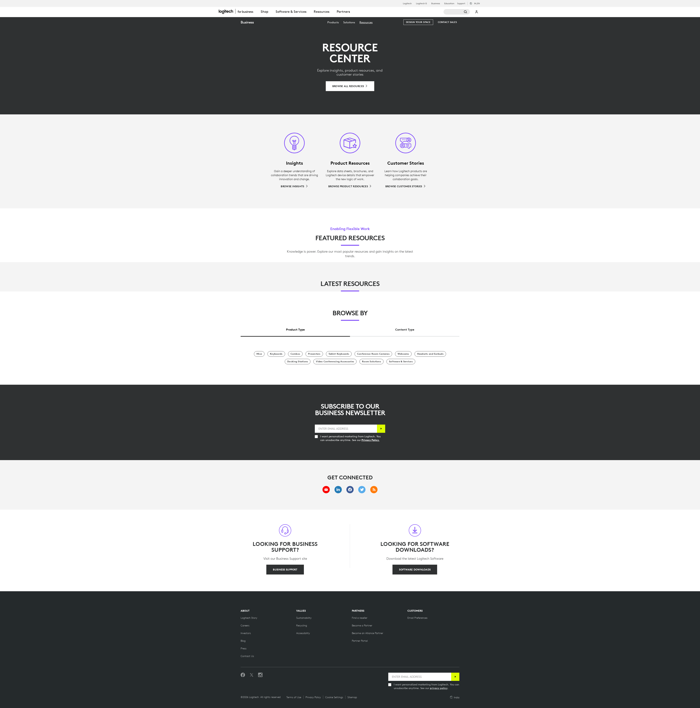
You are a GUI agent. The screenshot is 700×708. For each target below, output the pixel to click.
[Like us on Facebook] (243, 675)
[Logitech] (238, 11)
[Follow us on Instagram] (260, 675)
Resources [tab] (321, 11)
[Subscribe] (381, 429)
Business (435, 3)
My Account (476, 11)
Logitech (407, 3)
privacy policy (439, 688)
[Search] (457, 12)
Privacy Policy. (370, 440)
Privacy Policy (313, 697)
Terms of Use (293, 697)
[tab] (295, 329)
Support (461, 3)
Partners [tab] (343, 11)
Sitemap (352, 697)
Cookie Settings (334, 697)
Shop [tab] (264, 11)
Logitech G (421, 3)
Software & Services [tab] (291, 11)
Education (449, 3)
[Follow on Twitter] (251, 675)
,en (477, 3)
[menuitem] (333, 22)
